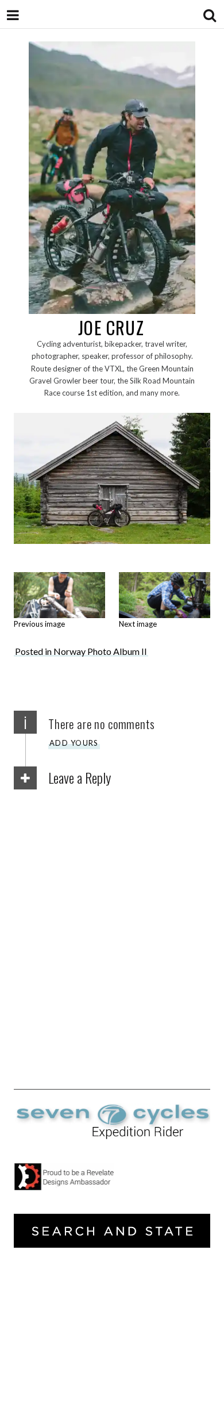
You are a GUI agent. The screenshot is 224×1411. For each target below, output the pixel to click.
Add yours (74, 742)
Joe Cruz (111, 327)
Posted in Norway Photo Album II (81, 651)
